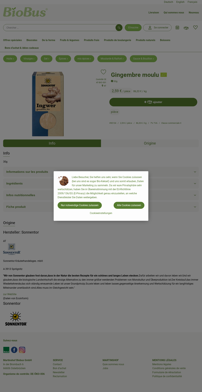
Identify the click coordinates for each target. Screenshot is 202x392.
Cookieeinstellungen (101, 213)
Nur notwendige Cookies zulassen (79, 205)
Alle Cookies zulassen (129, 205)
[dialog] (101, 196)
